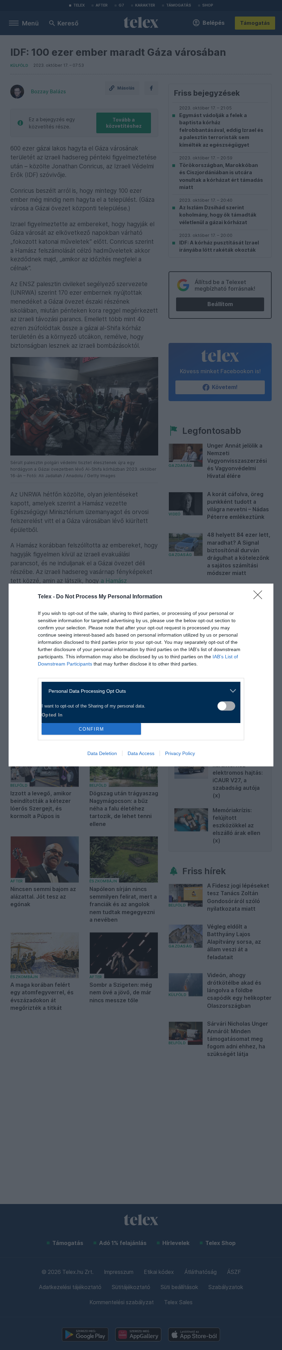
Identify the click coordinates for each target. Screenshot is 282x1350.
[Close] (260, 597)
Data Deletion (102, 753)
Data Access (141, 753)
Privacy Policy (180, 753)
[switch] (226, 706)
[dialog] (141, 675)
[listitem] (138, 690)
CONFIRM (91, 729)
